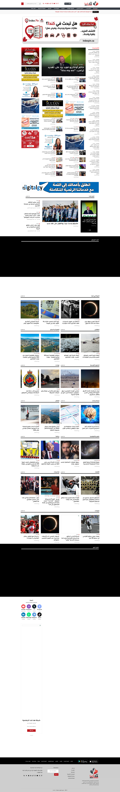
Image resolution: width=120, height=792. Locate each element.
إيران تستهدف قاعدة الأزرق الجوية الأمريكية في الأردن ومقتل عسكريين (91, 392)
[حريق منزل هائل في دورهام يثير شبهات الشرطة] (50, 378)
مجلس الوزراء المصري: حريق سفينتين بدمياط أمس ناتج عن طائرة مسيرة (70, 392)
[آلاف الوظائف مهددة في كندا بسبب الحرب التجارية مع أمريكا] (82, 159)
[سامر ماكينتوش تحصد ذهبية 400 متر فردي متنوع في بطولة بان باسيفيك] (30, 450)
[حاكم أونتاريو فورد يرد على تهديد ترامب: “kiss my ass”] (89, 209)
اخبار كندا (94, 51)
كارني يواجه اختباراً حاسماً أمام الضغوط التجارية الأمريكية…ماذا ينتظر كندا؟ (72, 174)
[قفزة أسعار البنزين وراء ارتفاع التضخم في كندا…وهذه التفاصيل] (70, 485)
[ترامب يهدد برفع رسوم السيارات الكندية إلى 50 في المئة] (82, 120)
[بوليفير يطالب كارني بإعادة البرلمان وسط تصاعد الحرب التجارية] (59, 152)
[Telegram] (45, 4)
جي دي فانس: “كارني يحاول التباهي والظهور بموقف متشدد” (94, 146)
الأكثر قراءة (95, 48)
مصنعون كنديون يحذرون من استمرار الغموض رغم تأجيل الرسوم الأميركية (90, 499)
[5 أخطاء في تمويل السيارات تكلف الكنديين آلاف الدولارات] (82, 152)
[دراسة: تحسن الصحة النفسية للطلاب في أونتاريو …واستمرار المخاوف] (59, 120)
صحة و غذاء (52, 93)
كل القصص (28, 196)
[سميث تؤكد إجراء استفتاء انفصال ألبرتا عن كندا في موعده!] (82, 166)
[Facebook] (58, 4)
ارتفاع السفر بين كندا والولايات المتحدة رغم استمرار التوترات (94, 155)
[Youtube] (23, 608)
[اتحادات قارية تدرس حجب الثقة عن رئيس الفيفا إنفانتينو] (50, 450)
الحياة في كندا (75, 150)
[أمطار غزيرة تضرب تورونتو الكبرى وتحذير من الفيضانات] (90, 343)
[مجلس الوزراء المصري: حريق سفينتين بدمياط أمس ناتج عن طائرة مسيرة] (70, 378)
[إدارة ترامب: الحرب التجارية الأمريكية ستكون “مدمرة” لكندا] (59, 166)
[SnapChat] (47, 4)
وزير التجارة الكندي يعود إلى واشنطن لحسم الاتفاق (94, 172)
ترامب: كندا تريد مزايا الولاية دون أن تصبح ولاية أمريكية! (94, 70)
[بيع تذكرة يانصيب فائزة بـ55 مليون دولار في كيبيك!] (50, 309)
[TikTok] (51, 4)
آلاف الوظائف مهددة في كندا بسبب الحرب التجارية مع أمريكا (93, 54)
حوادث (57, 365)
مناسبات (56, 472)
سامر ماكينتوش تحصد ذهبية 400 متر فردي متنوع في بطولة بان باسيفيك (30, 464)
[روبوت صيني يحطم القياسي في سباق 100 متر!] (90, 524)
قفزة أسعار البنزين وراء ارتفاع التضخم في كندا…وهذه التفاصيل (70, 499)
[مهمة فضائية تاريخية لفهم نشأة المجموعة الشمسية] (90, 450)
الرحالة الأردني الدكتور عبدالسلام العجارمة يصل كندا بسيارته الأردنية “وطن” (70, 538)
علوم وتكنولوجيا (94, 436)
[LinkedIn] (49, 4)
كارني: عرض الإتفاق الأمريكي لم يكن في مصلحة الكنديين (32, 204)
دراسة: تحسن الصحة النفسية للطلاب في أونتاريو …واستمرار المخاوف (49, 121)
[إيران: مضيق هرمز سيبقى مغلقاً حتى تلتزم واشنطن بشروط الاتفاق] (50, 414)
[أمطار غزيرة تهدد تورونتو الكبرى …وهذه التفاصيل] (70, 343)
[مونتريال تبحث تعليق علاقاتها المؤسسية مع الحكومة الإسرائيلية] (59, 129)
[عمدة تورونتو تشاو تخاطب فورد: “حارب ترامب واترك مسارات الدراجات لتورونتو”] (82, 87)
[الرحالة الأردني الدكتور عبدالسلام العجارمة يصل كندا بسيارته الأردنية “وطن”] (70, 524)
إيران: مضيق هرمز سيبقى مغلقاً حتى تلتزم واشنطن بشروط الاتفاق (51, 428)
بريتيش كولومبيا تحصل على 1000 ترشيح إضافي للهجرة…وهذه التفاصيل (30, 357)
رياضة (57, 436)
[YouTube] (54, 4)
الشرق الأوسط (94, 365)
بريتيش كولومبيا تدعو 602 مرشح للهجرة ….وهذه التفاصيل (51, 357)
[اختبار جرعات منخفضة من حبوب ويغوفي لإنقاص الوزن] (70, 414)
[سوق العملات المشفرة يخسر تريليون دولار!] (70, 450)
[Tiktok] (39, 616)
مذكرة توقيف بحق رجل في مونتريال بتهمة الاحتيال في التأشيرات (93, 79)
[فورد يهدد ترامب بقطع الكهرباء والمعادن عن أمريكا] (59, 87)
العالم (57, 401)
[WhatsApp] (29, 616)
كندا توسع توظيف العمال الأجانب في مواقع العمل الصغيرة (93, 123)
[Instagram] (52, 4)
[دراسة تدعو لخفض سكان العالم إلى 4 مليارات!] (30, 524)
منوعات (97, 511)
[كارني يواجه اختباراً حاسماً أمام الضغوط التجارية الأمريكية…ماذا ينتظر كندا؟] (82, 173)
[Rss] (43, 4)
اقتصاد (97, 472)
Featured (97, 51)
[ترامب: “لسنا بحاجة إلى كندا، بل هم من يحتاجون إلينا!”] (82, 95)
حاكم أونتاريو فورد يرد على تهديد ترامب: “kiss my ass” (89, 221)
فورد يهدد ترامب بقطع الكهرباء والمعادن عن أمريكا (80, 11)
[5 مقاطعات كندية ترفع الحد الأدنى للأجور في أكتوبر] (59, 159)
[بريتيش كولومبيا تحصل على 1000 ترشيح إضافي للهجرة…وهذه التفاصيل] (30, 343)
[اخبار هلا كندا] (91, 4)
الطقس (96, 329)
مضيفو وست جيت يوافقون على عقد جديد (62, 224)
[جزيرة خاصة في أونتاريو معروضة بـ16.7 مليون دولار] (30, 309)
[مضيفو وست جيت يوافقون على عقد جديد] (82, 79)
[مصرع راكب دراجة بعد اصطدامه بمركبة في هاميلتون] (30, 378)
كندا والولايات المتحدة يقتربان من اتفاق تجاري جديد (94, 131)
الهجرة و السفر (54, 329)
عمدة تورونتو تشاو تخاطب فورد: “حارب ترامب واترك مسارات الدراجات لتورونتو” (72, 87)
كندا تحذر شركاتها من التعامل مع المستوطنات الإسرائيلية (94, 115)
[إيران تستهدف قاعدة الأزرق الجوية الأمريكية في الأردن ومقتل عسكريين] (90, 378)
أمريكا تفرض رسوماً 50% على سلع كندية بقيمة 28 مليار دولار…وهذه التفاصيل (93, 100)
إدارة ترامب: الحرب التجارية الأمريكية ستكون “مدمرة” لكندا (93, 62)
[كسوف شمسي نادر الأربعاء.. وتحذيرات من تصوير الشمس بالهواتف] (50, 524)
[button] (90, 230)
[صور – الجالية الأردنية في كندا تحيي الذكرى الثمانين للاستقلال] (30, 485)
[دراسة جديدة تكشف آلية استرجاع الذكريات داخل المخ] (59, 95)
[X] (56, 4)
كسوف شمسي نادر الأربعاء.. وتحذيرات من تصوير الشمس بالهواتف (50, 538)
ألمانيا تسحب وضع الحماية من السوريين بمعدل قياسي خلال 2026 (30, 428)
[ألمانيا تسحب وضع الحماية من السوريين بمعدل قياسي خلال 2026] (30, 414)
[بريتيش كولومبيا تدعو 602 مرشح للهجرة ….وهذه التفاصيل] (50, 343)
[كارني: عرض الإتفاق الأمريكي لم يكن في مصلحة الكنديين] (59, 79)
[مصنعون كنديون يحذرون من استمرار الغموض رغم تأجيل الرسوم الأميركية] (90, 485)
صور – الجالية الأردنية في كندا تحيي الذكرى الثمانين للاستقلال (30, 499)
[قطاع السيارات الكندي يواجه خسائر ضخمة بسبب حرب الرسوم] (59, 173)
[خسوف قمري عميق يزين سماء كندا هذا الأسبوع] (82, 129)
